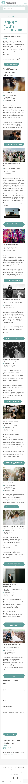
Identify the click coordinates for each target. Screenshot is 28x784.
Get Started (10, 754)
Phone (4, 695)
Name (4, 683)
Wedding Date (6, 701)
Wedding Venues (21, 772)
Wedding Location (7, 706)
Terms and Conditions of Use (19, 767)
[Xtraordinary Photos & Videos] (14, 643)
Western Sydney (7, 749)
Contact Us (10, 767)
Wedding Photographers (10, 16)
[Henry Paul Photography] (14, 582)
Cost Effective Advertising (14, 770)
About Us (4, 767)
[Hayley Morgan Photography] (14, 419)
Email (4, 689)
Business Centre (6, 772)
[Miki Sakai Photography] (14, 524)
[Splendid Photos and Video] (14, 91)
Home (2, 16)
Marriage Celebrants (14, 774)
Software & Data (22, 782)
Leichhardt (22, 16)
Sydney (5, 38)
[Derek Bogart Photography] (14, 298)
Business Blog (13, 772)
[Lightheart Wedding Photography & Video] (14, 162)
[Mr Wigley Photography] (14, 242)
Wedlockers (8, 2)
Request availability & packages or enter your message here (14, 713)
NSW (18, 16)
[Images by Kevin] (14, 481)
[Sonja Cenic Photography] (14, 357)
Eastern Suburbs (7, 747)
